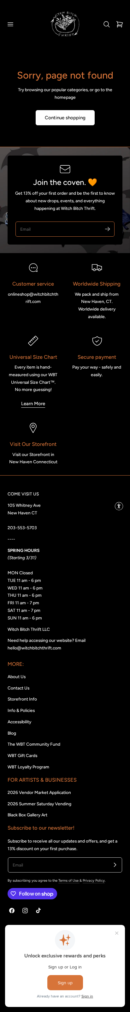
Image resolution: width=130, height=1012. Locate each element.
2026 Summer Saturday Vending (39, 803)
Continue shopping (65, 118)
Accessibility (19, 721)
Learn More (33, 403)
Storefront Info (22, 698)
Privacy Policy (94, 881)
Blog (12, 733)
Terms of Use (69, 881)
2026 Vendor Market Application (39, 792)
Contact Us (18, 687)
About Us (17, 676)
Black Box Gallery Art (27, 814)
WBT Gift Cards (22, 755)
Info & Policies (21, 710)
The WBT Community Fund (34, 744)
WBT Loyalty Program (28, 766)
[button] (10, 24)
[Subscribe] (107, 228)
